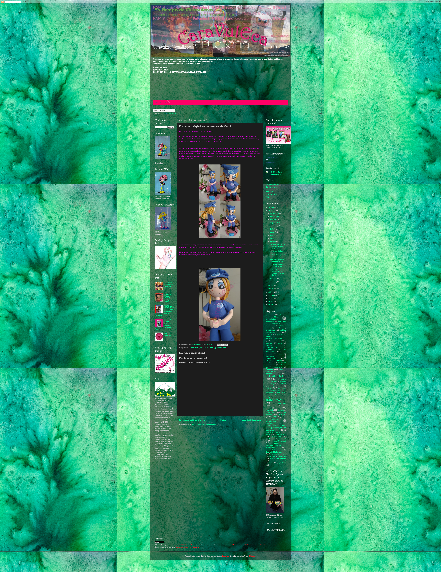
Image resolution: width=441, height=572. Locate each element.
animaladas (271, 319)
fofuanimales (271, 371)
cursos (269, 349)
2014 (271, 292)
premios (282, 439)
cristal (280, 343)
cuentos (269, 345)
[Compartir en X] (222, 345)
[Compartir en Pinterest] (226, 345)
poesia (268, 434)
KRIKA (268, 388)
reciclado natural (273, 445)
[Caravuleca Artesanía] (267, 160)
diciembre (274, 213)
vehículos (282, 461)
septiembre (275, 223)
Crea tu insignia (270, 162)
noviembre (275, 216)
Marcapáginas (276, 390)
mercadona (270, 392)
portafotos (281, 434)
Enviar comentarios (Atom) (204, 424)
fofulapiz (282, 379)
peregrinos (269, 423)
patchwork (275, 419)
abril (272, 238)
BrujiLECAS (270, 330)
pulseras (277, 443)
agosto (273, 226)
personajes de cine (276, 425)
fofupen (274, 381)
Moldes (269, 192)
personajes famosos (274, 432)
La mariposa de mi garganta (276, 265)
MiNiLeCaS (281, 392)
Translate (172, 113)
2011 (271, 301)
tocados (272, 461)
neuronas (280, 410)
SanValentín (275, 454)
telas (272, 458)
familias (269, 369)
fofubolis (270, 373)
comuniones (276, 341)
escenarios (282, 363)
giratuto (283, 381)
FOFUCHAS (194, 348)
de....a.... (279, 354)
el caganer (270, 363)
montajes (273, 406)
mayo (273, 235)
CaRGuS (269, 334)
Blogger (252, 556)
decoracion (270, 356)
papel (284, 417)
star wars (271, 456)
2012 (271, 298)
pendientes (271, 421)
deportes (270, 358)
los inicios (282, 388)
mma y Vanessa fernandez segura (185, 545)
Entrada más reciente (192, 419)
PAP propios (271, 194)
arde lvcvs (282, 321)
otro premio (167, 334)
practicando (270, 439)
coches (268, 336)
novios (282, 414)
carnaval (280, 334)
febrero (273, 279)
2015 (271, 289)
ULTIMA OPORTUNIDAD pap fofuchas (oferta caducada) (164, 310)
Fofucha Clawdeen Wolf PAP (168, 284)
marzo (273, 241)
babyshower (270, 326)
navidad (269, 410)
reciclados (270, 448)
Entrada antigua (251, 419)
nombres (270, 412)
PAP (268, 197)
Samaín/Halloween (274, 452)
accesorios (270, 315)
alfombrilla (282, 315)
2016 (271, 286)
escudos (272, 365)
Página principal (273, 184)
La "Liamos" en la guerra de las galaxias (277, 246)
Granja (272, 384)
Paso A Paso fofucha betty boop (167, 298)
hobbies (282, 384)
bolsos (268, 328)
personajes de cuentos (276, 428)
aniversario (270, 321)
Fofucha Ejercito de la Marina (277, 260)
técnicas (282, 456)
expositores (278, 367)
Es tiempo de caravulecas (272, 188)
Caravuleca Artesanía (272, 157)
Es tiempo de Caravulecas (184, 9)
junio (272, 232)
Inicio (223, 419)
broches (279, 328)
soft (284, 454)
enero (273, 282)
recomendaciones (272, 450)
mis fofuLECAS (207, 348)
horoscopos (276, 386)
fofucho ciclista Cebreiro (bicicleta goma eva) (277, 254)
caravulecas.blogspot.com (187, 547)
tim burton (281, 458)
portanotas (276, 436)
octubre (274, 219)
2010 (271, 305)
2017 (271, 210)
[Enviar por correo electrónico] (218, 345)
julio (272, 229)
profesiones (220, 348)
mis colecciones (275, 395)
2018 (271, 207)
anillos (275, 317)
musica (278, 408)
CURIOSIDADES (272, 347)
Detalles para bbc (274, 360)
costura (269, 343)
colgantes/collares (274, 339)
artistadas (276, 323)
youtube (282, 463)
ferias (281, 369)
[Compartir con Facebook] (224, 345)
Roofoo (225, 556)
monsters (282, 403)
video (271, 463)
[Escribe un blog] (220, 345)
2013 (271, 295)
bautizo (280, 326)
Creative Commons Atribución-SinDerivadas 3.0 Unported (255, 545)
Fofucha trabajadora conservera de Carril (277, 272)
